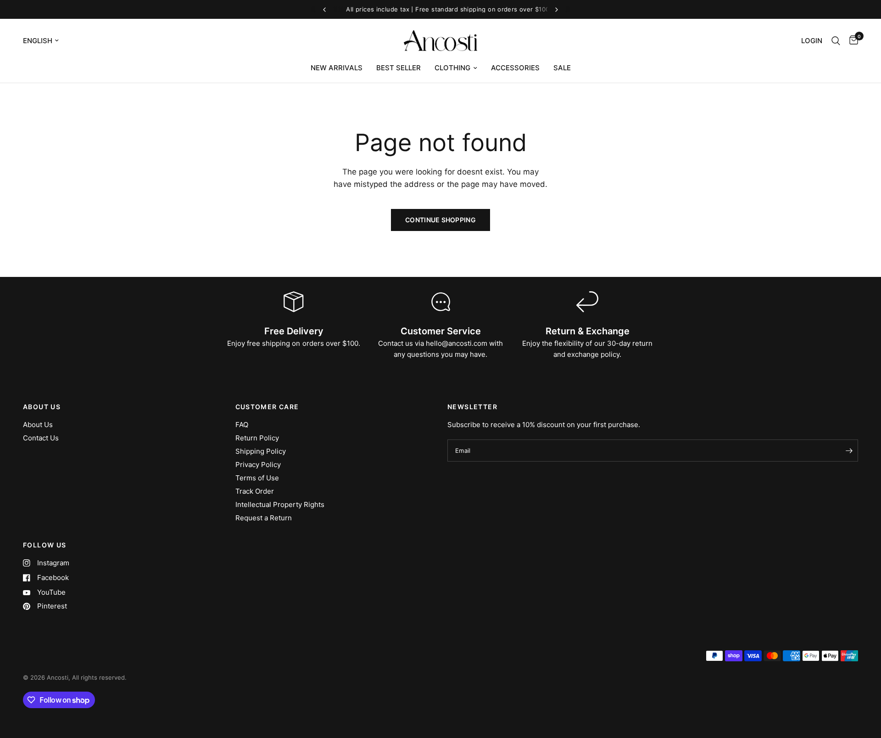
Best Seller (398, 67)
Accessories (515, 67)
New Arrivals (336, 67)
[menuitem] (336, 68)
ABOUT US (42, 407)
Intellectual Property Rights (279, 504)
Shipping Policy (260, 451)
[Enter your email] (849, 450)
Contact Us (41, 438)
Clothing (452, 67)
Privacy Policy (258, 464)
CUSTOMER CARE (267, 407)
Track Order (254, 491)
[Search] (836, 40)
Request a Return (263, 517)
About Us (38, 424)
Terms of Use (257, 477)
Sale (562, 67)
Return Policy (257, 438)
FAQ (241, 424)
